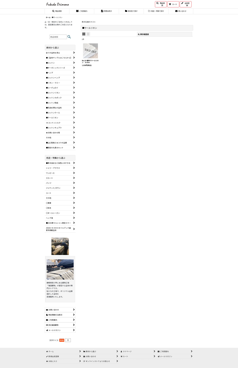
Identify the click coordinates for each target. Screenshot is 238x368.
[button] (161, 4)
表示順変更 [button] (144, 34)
